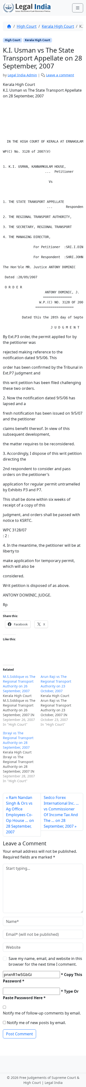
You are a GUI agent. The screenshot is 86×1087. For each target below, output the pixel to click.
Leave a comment (60, 75)
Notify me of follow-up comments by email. (42, 1013)
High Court (27, 26)
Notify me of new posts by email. (36, 1022)
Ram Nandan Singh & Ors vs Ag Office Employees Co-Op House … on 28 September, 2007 (20, 815)
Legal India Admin (22, 75)
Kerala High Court (58, 26)
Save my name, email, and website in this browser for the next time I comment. (45, 961)
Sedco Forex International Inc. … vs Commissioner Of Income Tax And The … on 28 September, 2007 (61, 812)
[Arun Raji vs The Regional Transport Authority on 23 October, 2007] (59, 700)
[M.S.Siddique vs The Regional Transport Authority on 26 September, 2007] (22, 700)
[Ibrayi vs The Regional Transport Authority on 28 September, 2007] (22, 757)
